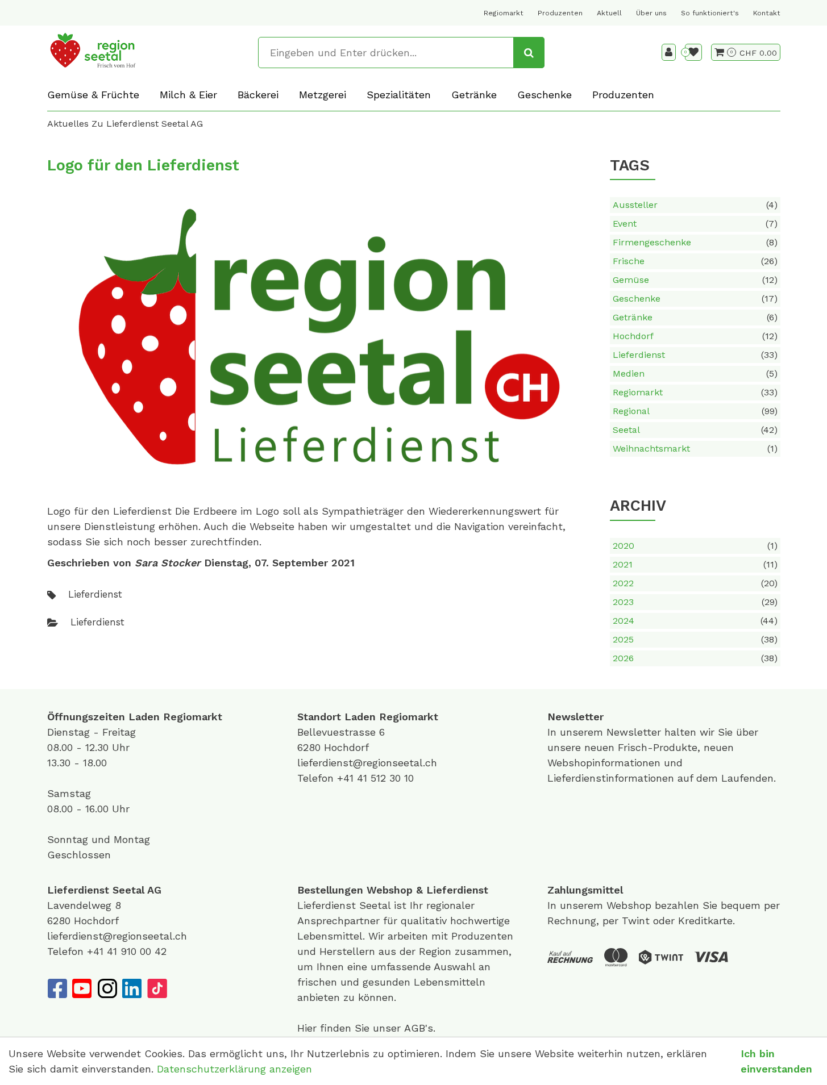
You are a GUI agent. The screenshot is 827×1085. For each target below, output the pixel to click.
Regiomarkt (503, 13)
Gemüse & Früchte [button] (93, 95)
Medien (695, 373)
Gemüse (695, 279)
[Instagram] (107, 988)
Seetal (695, 429)
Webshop (390, 890)
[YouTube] (82, 988)
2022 (695, 583)
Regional (695, 411)
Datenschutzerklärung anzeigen (234, 1069)
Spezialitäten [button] (399, 95)
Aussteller (695, 204)
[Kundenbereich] (668, 52)
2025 (695, 639)
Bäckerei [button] (258, 95)
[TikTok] (157, 988)
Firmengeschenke (695, 242)
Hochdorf (695, 336)
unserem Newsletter (612, 732)
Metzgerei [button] (322, 95)
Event (695, 223)
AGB (414, 1028)
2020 (695, 545)
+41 (347, 778)
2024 (695, 620)
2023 (695, 601)
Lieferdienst (695, 354)
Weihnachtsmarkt (695, 448)
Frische (695, 261)
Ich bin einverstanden (776, 1061)
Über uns (651, 13)
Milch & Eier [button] (188, 95)
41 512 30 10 (385, 778)
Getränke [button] (474, 95)
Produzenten (560, 13)
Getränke (695, 317)
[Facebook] (57, 988)
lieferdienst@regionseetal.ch (367, 763)
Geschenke (695, 298)
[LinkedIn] (132, 988)
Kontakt (766, 13)
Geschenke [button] (544, 95)
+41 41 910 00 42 (127, 951)
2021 (695, 564)
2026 (695, 658)
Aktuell (609, 13)
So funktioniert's (710, 13)
